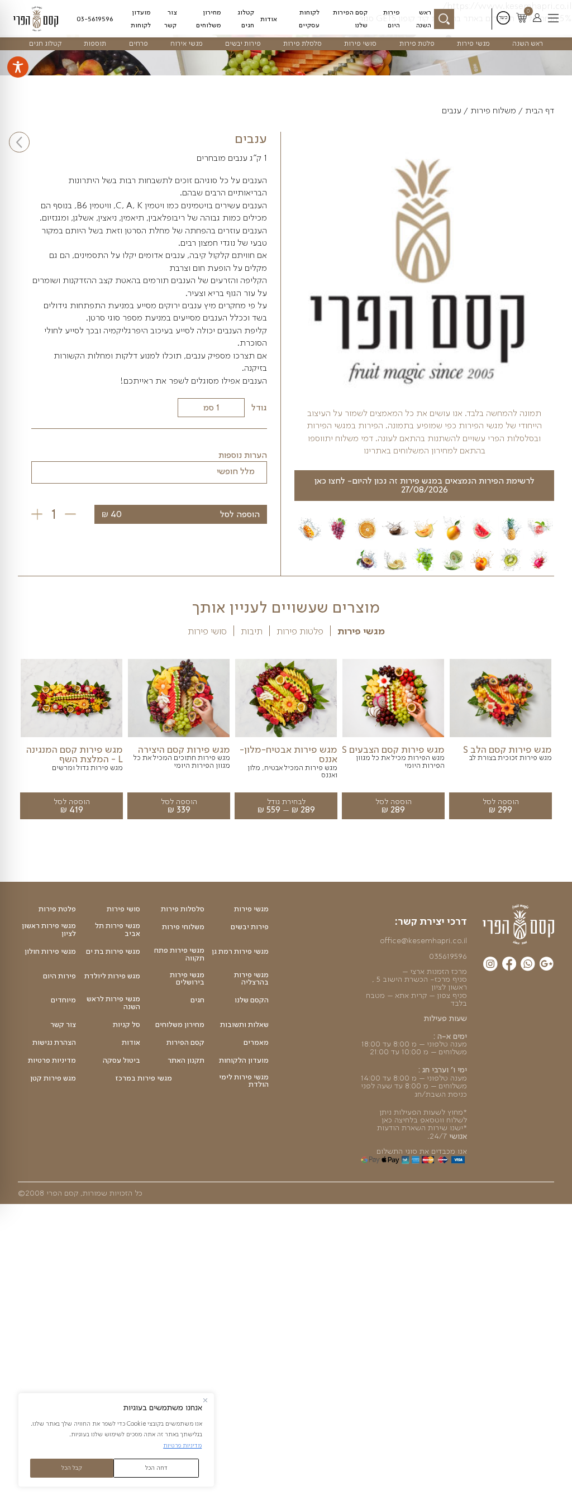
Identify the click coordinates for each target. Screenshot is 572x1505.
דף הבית (539, 110)
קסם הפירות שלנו (350, 18)
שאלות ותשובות (244, 1025)
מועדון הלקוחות (244, 1060)
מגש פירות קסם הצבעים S (393, 749)
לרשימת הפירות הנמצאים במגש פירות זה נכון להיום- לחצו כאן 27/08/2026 (424, 485)
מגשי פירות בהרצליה (251, 978)
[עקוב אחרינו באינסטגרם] (490, 965)
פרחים (138, 43)
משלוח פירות (493, 110)
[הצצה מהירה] (500, 737)
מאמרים (256, 1043)
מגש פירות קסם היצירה (184, 749)
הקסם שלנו (252, 1000)
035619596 (448, 956)
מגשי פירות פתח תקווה (179, 954)
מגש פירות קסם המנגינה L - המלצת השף (74, 754)
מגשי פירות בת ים (113, 951)
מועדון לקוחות (141, 18)
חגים (197, 1000)
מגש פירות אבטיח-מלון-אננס (288, 754)
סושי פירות (360, 43)
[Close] (205, 1400)
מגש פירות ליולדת (112, 976)
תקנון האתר (186, 1060)
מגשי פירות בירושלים (187, 978)
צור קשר (170, 18)
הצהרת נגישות (54, 1043)
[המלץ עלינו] (547, 965)
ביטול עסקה (121, 1060)
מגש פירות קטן (53, 1078)
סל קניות (126, 1025)
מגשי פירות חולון (50, 951)
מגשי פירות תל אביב (117, 929)
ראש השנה (423, 18)
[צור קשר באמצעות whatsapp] (528, 965)
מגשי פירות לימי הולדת (244, 1080)
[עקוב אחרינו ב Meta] (509, 965)
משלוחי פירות (183, 927)
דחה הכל (156, 1467)
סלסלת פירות (302, 43)
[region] (116, 1440)
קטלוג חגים (245, 18)
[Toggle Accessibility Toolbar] (18, 67)
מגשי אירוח (186, 43)
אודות (268, 19)
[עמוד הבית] (518, 924)
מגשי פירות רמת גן (240, 951)
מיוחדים (63, 1000)
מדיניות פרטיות (182, 1445)
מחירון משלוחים (208, 18)
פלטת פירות (417, 43)
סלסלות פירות (182, 909)
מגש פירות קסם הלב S (507, 749)
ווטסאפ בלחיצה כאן (413, 1120)
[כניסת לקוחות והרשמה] (537, 18)
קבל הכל (71, 1467)
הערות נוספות (242, 455)
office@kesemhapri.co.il (423, 940)
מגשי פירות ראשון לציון (49, 929)
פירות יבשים (243, 43)
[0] (521, 18)
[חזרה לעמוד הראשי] (40, 18)
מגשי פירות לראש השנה (113, 1002)
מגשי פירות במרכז (143, 1078)
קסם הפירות (185, 1043)
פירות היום (391, 18)
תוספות (95, 43)
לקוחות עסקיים (309, 18)
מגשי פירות (473, 43)
